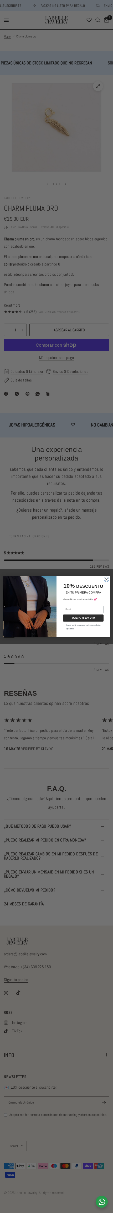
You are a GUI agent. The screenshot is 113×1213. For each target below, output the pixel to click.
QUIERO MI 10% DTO (83, 618)
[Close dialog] (106, 579)
